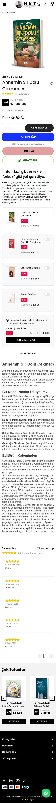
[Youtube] (18, 780)
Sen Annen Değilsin (30, 267)
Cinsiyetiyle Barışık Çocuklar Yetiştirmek (31, 241)
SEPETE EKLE (39, 127)
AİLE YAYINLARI (8, 12)
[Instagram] (11, 780)
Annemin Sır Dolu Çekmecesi (29, 214)
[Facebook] (4, 780)
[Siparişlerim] (45, 4)
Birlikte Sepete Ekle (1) (28, 340)
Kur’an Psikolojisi (28, 294)
